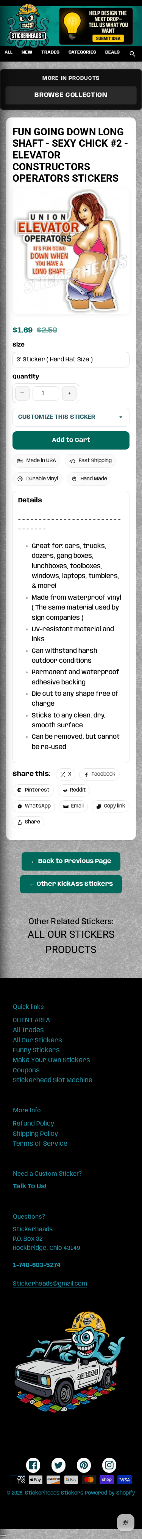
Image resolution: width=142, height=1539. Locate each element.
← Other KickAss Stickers (71, 884)
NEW (27, 52)
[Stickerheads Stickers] (28, 26)
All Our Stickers (71, 934)
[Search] (132, 54)
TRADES (50, 52)
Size (18, 345)
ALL (8, 52)
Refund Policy (33, 1123)
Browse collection (71, 95)
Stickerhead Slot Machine (52, 1080)
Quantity (25, 377)
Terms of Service (40, 1143)
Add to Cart (71, 440)
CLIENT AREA (31, 1020)
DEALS (112, 52)
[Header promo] (96, 26)
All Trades (28, 1030)
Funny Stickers (36, 1050)
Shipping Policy (35, 1133)
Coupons (26, 1070)
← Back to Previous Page (71, 861)
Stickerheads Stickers (54, 1493)
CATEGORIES (82, 52)
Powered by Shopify (110, 1493)
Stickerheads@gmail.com (50, 1284)
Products (70, 949)
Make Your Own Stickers (51, 1060)
